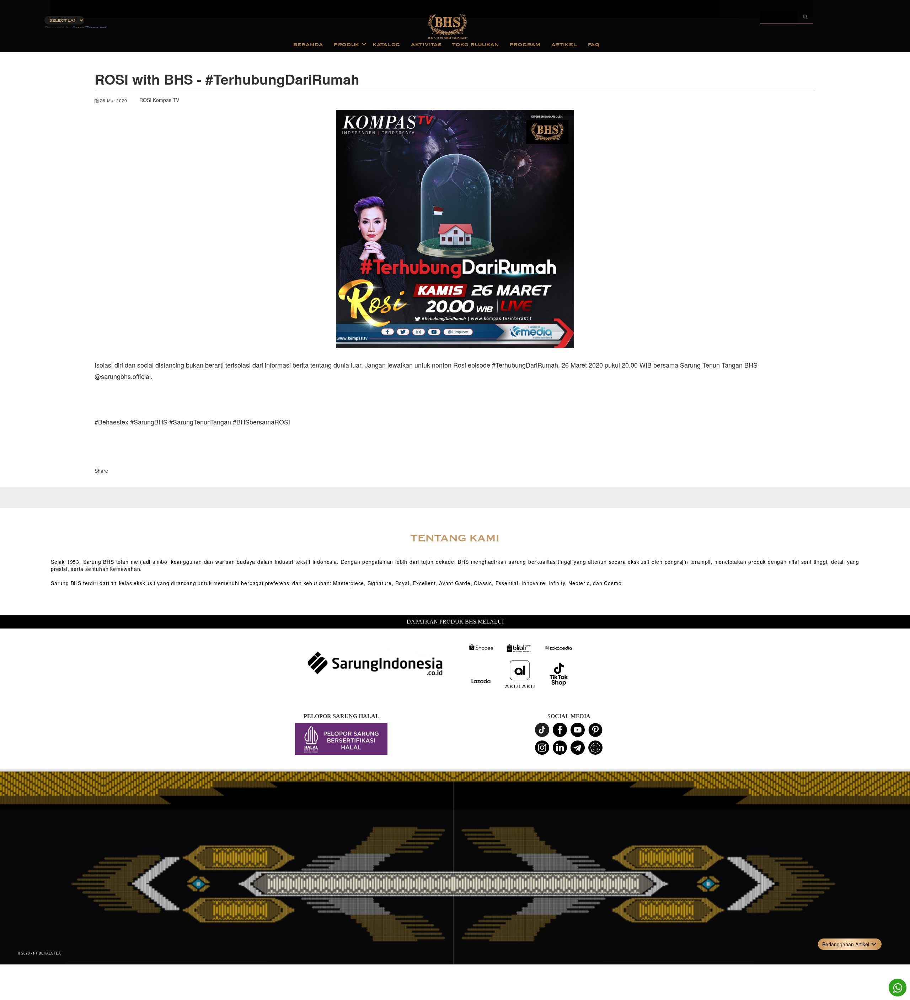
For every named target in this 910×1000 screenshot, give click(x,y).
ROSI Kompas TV (159, 99)
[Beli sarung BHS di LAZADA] (480, 681)
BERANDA (308, 44)
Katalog (386, 44)
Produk (346, 44)
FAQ (594, 44)
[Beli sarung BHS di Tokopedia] (558, 648)
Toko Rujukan (475, 44)
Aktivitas (426, 44)
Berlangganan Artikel (845, 944)
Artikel (564, 44)
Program (525, 44)
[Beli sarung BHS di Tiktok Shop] (558, 674)
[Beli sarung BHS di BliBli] (519, 648)
